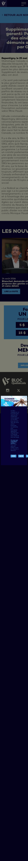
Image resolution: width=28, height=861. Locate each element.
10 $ (21, 456)
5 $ (13, 456)
